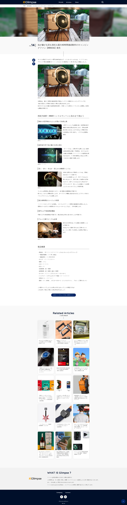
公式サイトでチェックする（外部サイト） (63, 295)
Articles (68, 2)
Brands (61, 2)
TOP (24, 5)
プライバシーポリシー (63, 501)
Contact (67, 492)
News (77, 2)
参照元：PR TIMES (42, 97)
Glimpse (29, 2)
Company (59, 492)
